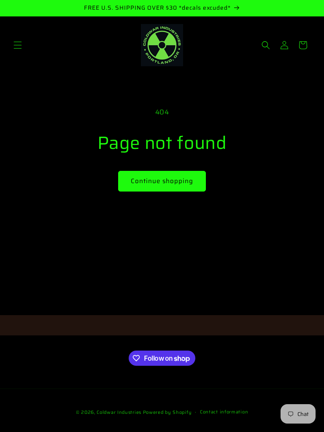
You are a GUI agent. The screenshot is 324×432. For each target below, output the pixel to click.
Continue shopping (162, 181)
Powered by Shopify (167, 412)
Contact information (224, 412)
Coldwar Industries (119, 412)
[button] (17, 45)
